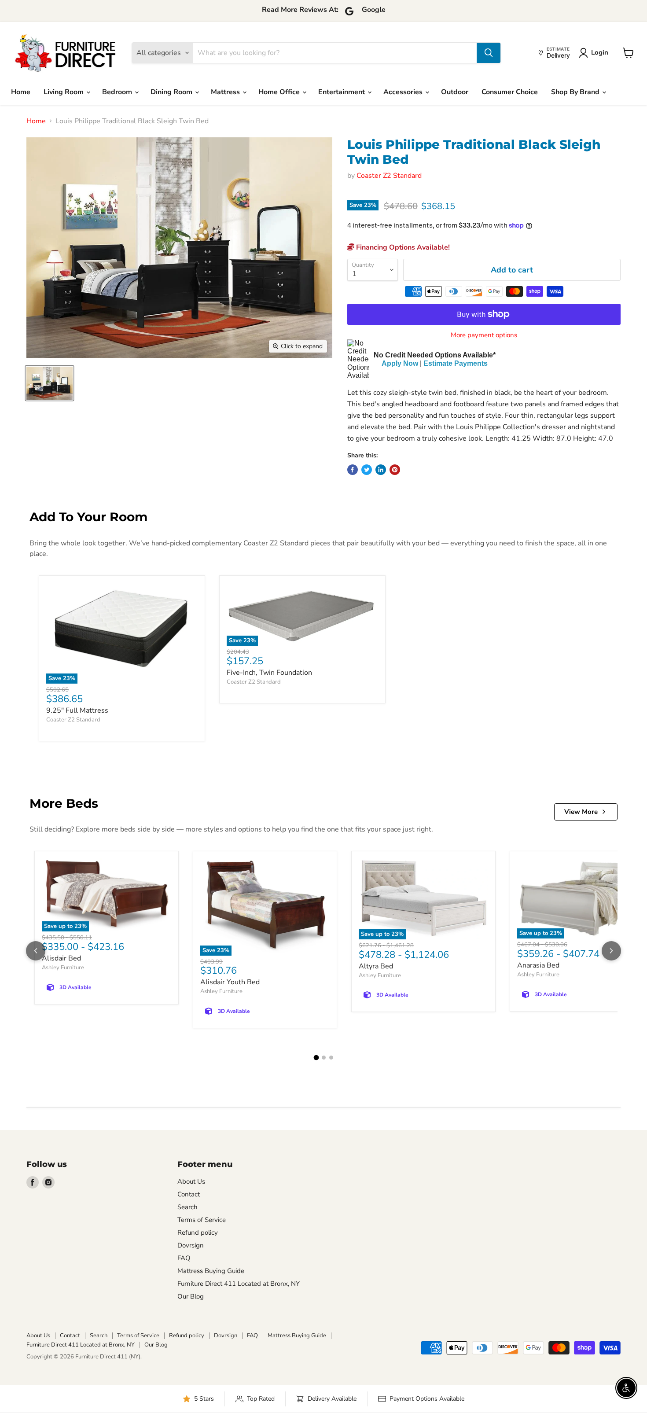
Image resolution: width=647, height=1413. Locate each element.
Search (187, 1207)
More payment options (484, 335)
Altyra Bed (376, 966)
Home (20, 92)
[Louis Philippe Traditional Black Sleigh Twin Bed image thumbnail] (50, 383)
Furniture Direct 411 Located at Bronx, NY (238, 1283)
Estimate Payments (455, 363)
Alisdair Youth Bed (230, 982)
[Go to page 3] (331, 1058)
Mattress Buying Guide (210, 1270)
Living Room (64, 92)
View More (581, 811)
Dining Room (172, 92)
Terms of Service (201, 1219)
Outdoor (454, 92)
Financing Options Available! (402, 247)
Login (599, 52)
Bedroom (118, 92)
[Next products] (611, 950)
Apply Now (400, 363)
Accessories (403, 92)
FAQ (184, 1258)
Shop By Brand (576, 92)
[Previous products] (35, 950)
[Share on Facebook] (352, 469)
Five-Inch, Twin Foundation (269, 672)
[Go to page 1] (316, 1057)
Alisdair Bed (61, 958)
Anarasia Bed (538, 965)
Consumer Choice (510, 92)
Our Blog (190, 1296)
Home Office (279, 92)
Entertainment (342, 92)
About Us (191, 1181)
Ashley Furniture (63, 967)
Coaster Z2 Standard (389, 175)
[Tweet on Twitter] (366, 469)
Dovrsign (190, 1245)
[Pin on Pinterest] (395, 469)
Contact (188, 1194)
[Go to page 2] (324, 1058)
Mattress (226, 92)
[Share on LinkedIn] (380, 469)
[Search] (488, 53)
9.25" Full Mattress (77, 710)
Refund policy (197, 1232)
